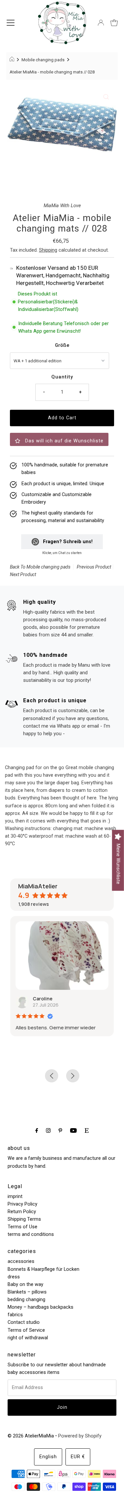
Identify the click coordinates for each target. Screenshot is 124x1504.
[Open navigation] (11, 22)
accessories (21, 1261)
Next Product (23, 574)
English (48, 1457)
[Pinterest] (60, 1130)
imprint (15, 1196)
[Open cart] (114, 22)
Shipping (48, 250)
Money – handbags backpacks (40, 1307)
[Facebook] (36, 1130)
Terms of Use (22, 1227)
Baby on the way (25, 1284)
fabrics (15, 1315)
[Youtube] (73, 1130)
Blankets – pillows (27, 1292)
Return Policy (22, 1211)
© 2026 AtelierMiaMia (31, 1436)
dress (14, 1277)
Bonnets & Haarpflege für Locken (43, 1269)
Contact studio (24, 1322)
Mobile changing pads (42, 59)
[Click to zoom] (106, 97)
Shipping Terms (24, 1219)
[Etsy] (87, 1130)
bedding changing (26, 1299)
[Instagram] (48, 1130)
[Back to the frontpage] (13, 60)
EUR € (78, 1457)
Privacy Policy (22, 1204)
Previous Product (94, 567)
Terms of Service (26, 1330)
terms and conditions (31, 1234)
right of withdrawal (28, 1338)
